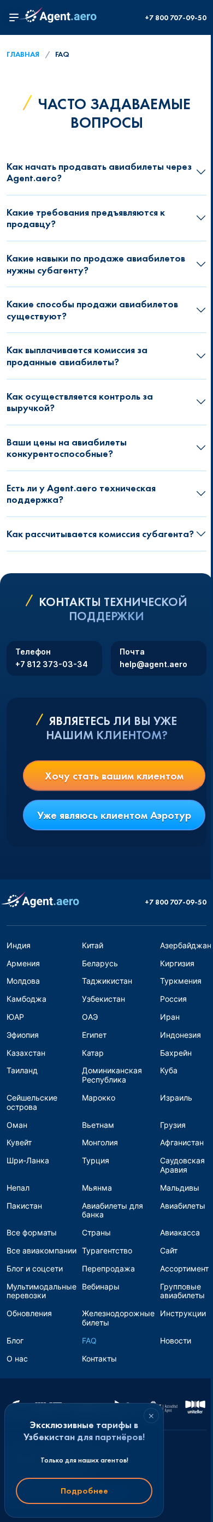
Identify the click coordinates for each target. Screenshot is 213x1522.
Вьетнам (98, 1124)
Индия (19, 945)
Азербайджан (185, 945)
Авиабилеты (182, 1205)
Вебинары (101, 1286)
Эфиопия (23, 1034)
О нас (17, 1358)
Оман (17, 1124)
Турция (95, 1160)
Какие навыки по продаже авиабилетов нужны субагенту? (96, 264)
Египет (94, 1034)
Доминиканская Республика (112, 1075)
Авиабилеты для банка (112, 1210)
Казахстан (26, 1052)
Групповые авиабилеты (182, 1291)
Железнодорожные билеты (118, 1318)
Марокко (98, 1097)
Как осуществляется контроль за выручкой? (80, 402)
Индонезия (180, 1034)
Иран (170, 1016)
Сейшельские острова (32, 1102)
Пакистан (24, 1205)
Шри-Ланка (28, 1160)
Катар (93, 1052)
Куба (168, 1070)
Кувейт (19, 1142)
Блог (15, 1340)
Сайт (168, 1250)
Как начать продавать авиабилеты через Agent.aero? (99, 172)
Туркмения (181, 980)
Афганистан (182, 1142)
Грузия (173, 1124)
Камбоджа (26, 998)
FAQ (89, 1340)
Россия (173, 998)
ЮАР (15, 1016)
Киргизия (177, 963)
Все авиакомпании (41, 1250)
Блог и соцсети (35, 1268)
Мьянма (97, 1187)
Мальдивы (179, 1187)
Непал (18, 1187)
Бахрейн (176, 1052)
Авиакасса (180, 1232)
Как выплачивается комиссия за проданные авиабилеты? (77, 355)
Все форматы (32, 1232)
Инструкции (183, 1313)
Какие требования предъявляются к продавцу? (86, 218)
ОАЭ (90, 1016)
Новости (175, 1340)
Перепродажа (108, 1268)
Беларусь (100, 963)
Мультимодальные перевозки (41, 1291)
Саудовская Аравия (182, 1165)
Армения (23, 963)
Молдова (23, 980)
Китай (92, 945)
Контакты (99, 1358)
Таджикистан (107, 980)
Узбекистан (103, 998)
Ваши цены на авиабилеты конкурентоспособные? (67, 448)
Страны (96, 1232)
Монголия (100, 1142)
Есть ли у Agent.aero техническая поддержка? (81, 493)
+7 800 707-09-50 (175, 17)
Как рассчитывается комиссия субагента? (100, 533)
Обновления (29, 1313)
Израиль (176, 1097)
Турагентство (107, 1250)
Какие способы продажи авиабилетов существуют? (92, 310)
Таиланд (22, 1070)
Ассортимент (184, 1268)
